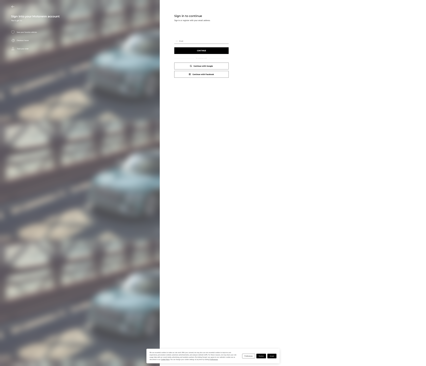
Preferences (214, 359)
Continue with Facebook (203, 74)
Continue (201, 50)
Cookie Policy (165, 359)
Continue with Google (203, 66)
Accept (272, 356)
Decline (261, 356)
